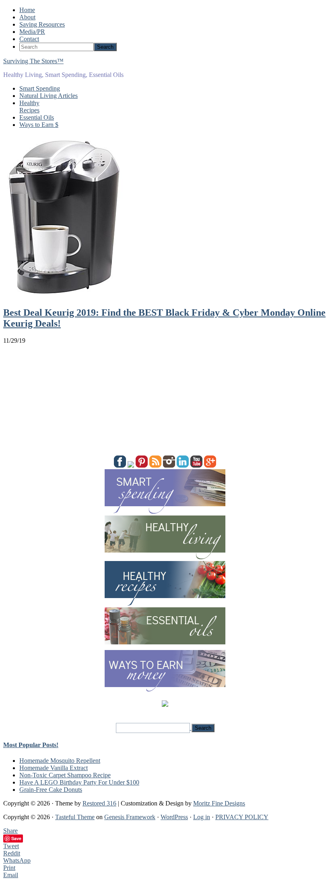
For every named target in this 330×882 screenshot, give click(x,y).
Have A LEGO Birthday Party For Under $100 (79, 782)
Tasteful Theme (75, 817)
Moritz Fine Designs (219, 803)
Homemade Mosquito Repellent (59, 760)
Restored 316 (99, 803)
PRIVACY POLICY (241, 817)
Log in (201, 817)
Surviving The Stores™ (33, 61)
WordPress (174, 817)
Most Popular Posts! (30, 744)
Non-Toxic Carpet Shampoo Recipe (65, 775)
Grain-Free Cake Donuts (50, 789)
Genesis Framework (129, 817)
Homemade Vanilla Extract (53, 767)
